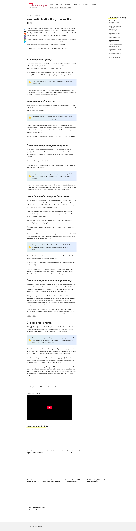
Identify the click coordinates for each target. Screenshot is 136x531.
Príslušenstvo (94, 4)
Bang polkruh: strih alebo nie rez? (115, 50)
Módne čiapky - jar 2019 (114, 46)
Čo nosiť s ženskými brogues (115, 44)
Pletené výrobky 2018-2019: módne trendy (115, 34)
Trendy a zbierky (54, 4)
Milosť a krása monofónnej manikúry (115, 54)
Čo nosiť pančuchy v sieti (114, 37)
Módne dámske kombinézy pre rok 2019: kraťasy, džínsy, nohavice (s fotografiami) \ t (115, 28)
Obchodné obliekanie (65, 4)
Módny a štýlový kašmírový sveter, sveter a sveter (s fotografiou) (115, 22)
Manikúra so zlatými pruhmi (115, 57)
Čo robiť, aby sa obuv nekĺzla (114, 40)
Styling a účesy (54, 7)
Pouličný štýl (85, 4)
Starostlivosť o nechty (65, 7)
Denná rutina (76, 4)
